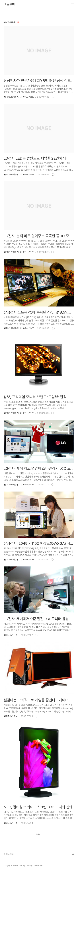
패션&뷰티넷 (9, 866)
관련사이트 (9, 854)
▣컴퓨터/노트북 (10, 635)
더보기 (39, 834)
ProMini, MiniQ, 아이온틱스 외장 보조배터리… (25, 872)
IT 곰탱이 (9, 4)
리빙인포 (8, 860)
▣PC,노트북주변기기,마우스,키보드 (19, 97)
